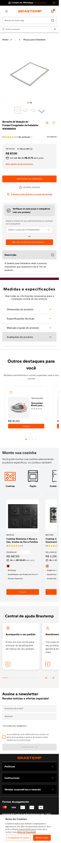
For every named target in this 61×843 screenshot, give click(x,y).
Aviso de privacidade (15, 737)
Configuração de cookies (18, 838)
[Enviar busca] (52, 20)
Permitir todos (42, 838)
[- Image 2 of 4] (25, 110)
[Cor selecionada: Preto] (8, 566)
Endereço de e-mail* (14, 709)
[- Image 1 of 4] (17, 110)
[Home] (30, 11)
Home (5, 39)
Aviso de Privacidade (26, 832)
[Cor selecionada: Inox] (47, 566)
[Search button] (48, 229)
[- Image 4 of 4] (41, 110)
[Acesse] (47, 664)
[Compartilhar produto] (47, 123)
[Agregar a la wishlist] (54, 123)
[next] (53, 677)
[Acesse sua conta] (8, 664)
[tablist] (31, 437)
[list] (6, 11)
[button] (31, 737)
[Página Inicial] (29, 757)
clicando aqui (40, 2)
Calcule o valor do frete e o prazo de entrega (31, 194)
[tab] (26, 439)
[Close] (54, 3)
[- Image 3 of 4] (33, 110)
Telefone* (9, 716)
